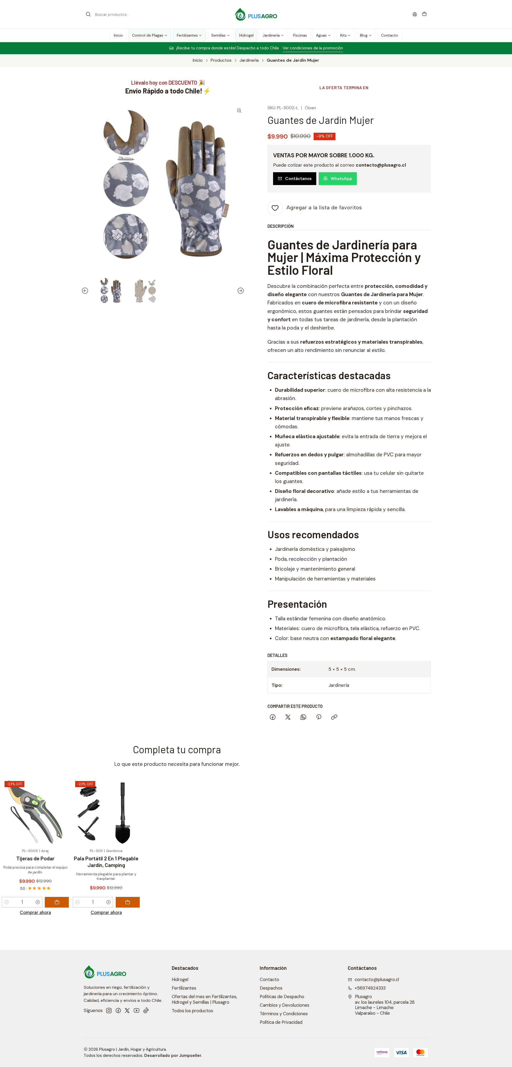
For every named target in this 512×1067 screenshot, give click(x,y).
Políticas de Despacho (282, 996)
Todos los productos (192, 1011)
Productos (221, 60)
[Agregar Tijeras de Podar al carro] (57, 902)
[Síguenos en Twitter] (127, 1010)
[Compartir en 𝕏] (288, 717)
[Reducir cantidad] (6, 902)
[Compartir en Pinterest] (318, 717)
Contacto (269, 979)
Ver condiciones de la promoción (313, 48)
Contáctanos (298, 178)
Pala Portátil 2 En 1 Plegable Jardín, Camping (106, 861)
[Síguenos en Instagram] (109, 1010)
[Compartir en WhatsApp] (303, 717)
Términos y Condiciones (284, 1014)
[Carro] (424, 14)
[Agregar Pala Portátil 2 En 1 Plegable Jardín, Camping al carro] (128, 902)
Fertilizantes (184, 988)
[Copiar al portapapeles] (334, 717)
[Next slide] (241, 291)
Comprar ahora (35, 912)
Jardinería (249, 60)
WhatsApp (341, 178)
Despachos (271, 988)
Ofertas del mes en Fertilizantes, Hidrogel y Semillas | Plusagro (204, 999)
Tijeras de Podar (35, 858)
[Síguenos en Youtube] (136, 1010)
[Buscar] (88, 14)
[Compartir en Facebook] (272, 717)
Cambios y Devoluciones (284, 1005)
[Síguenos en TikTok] (146, 1010)
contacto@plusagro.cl (377, 979)
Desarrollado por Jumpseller (172, 1055)
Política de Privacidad (281, 1022)
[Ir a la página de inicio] (256, 14)
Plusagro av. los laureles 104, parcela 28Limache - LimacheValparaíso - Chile (385, 1005)
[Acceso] (415, 14)
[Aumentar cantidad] (37, 902)
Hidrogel (180, 979)
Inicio (198, 60)
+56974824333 (370, 988)
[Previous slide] (85, 291)
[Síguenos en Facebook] (118, 1010)
